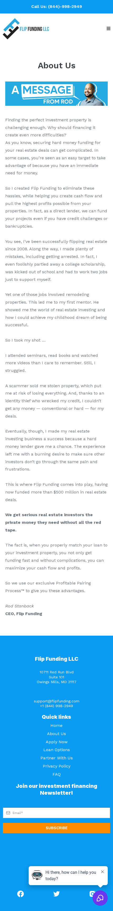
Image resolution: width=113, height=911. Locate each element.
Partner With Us (56, 757)
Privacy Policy (56, 766)
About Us (56, 733)
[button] (108, 29)
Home (56, 725)
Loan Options (56, 749)
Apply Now (57, 741)
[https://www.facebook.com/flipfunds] (20, 894)
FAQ (57, 774)
